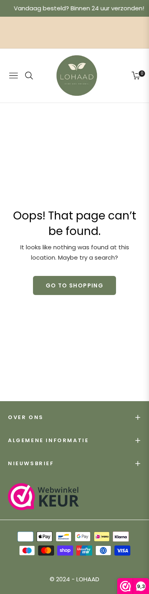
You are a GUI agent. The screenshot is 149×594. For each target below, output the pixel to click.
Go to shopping (75, 285)
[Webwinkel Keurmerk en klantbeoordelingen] (43, 496)
